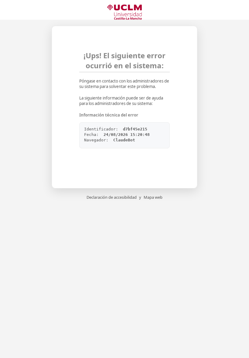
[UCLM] (124, 12)
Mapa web (153, 197)
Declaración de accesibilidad (112, 197)
